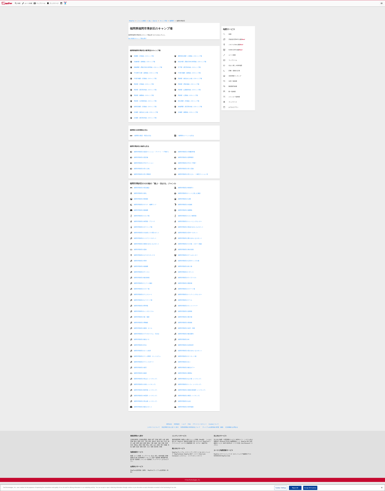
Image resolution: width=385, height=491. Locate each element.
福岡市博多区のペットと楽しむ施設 (189, 193)
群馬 (139, 441)
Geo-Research (245, 443)
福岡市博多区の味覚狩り (186, 187)
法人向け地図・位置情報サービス (224, 439)
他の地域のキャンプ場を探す (137, 38)
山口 (154, 445)
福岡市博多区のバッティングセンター (190, 294)
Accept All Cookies (310, 488)
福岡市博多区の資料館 (185, 311)
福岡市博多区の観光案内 (186, 334)
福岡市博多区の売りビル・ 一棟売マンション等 (193, 174)
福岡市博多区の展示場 (185, 317)
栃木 (135, 441)
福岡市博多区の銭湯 (140, 373)
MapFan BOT (188, 454)
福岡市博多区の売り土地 (141, 168)
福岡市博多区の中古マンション (144, 163)
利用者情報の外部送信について (190, 427)
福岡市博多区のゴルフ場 (141, 216)
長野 (137, 443)
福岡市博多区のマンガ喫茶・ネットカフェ (147, 356)
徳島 (158, 445)
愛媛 (165, 445)
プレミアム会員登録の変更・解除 (212, 427)
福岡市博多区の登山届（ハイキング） (146, 401)
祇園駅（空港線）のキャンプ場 (144, 56)
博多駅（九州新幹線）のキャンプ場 (145, 101)
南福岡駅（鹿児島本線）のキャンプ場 (190, 106)
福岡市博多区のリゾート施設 (143, 283)
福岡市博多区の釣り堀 (185, 266)
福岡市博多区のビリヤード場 (143, 300)
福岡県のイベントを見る (186, 135)
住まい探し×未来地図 (157, 456)
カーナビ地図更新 (186, 443)
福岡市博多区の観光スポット (143, 407)
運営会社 (169, 424)
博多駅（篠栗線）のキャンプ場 (144, 95)
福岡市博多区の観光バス (141, 339)
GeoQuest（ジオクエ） (179, 456)
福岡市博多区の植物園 (141, 266)
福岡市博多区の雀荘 (140, 367)
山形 (163, 439)
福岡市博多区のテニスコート (143, 294)
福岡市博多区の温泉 (140, 249)
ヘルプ (184, 424)
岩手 (153, 439)
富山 (162, 441)
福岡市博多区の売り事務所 (142, 174)
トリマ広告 (236, 443)
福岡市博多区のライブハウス (187, 277)
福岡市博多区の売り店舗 (186, 168)
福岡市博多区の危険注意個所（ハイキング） (192, 390)
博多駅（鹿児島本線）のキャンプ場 (145, 90)
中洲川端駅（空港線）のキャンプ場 (145, 78)
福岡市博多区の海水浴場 (186, 249)
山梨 (134, 443)
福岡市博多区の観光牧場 (141, 277)
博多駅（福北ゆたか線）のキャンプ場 (190, 78)
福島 (167, 439)
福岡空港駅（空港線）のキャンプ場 (145, 106)
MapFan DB (245, 441)
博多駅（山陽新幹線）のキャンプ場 (189, 90)
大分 (148, 447)
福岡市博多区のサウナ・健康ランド (145, 204)
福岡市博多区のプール (185, 300)
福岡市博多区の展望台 (185, 373)
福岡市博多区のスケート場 (186, 289)
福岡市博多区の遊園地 (185, 210)
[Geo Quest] (65, 3)
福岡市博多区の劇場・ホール (143, 328)
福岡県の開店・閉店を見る (142, 135)
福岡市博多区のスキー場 (141, 289)
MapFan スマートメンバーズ (223, 454)
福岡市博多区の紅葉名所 (186, 345)
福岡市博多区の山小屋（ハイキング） (190, 379)
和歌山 (136, 445)
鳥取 (140, 445)
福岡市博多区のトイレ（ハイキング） (190, 384)
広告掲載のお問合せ (231, 427)
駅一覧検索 (136, 459)
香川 (162, 445)
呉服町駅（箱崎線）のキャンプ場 (144, 61)
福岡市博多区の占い (184, 362)
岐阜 (141, 443)
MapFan (131, 21)
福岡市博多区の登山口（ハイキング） (146, 379)
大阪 (159, 443)
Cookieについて (214, 424)
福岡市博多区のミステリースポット (145, 238)
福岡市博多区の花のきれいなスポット (190, 350)
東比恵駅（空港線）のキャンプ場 (188, 101)
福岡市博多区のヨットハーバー (188, 305)
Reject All (295, 488)
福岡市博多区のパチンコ (186, 272)
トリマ (196, 454)
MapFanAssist (178, 454)
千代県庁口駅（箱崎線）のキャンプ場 (146, 73)
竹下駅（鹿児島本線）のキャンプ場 (189, 67)
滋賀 (155, 443)
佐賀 (137, 447)
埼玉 (142, 441)
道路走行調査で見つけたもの (193, 441)
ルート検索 (137, 456)
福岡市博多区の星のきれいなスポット (190, 238)
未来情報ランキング (144, 457)
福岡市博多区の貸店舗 (141, 157)
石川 (165, 441)
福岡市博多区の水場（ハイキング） (145, 384)
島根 (144, 445)
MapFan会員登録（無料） (138, 470)
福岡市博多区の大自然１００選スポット (146, 232)
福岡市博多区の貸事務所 (186, 157)
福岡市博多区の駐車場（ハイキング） (146, 390)
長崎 (141, 447)
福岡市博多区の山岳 (184, 401)
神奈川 (154, 441)
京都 (162, 443)
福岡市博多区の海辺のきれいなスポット (190, 227)
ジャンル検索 (141, 21)
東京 (149, 441)
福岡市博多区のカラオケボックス (144, 255)
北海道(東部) (134, 439)
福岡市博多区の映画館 (141, 199)
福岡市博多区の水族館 (185, 204)
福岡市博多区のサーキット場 (187, 356)
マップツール (146, 456)
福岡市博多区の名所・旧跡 (186, 328)
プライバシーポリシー (200, 424)
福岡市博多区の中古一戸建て (187, 163)
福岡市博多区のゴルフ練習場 (187, 216)
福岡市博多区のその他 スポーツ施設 (190, 244)
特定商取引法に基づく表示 (170, 427)
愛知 (148, 443)
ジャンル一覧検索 (146, 459)
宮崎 (152, 447)
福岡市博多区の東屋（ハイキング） (189, 395)
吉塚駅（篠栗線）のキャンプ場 (188, 112)
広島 (151, 445)
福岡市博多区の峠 (183, 339)
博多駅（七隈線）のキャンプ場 (188, 95)
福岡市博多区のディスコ (141, 272)
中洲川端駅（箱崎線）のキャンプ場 (189, 73)
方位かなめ (202, 454)
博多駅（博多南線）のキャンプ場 (188, 84)
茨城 (131, 441)
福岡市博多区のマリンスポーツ (144, 362)
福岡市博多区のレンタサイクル (144, 311)
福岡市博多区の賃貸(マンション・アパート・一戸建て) (151, 152)
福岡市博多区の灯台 (140, 345)
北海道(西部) (143, 439)
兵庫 (166, 443)
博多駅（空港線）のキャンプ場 (144, 84)
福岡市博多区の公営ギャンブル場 (188, 261)
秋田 (160, 439)
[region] (192, 487)
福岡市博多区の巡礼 (140, 193)
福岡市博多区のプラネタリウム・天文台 (146, 334)
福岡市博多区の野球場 (141, 305)
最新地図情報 (176, 439)
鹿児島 (156, 447)
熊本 (144, 447)
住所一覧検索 (156, 457)
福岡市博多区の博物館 (141, 322)
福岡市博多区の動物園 (141, 210)
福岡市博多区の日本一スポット (188, 232)
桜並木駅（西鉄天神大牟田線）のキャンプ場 (192, 61)
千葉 (146, 441)
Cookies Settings (280, 488)
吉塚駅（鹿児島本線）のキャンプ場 (145, 118)
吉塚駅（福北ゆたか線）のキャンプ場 (146, 112)
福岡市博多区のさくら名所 (142, 350)
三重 (152, 443)
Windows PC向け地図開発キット (230, 441)
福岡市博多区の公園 (184, 199)
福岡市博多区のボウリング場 (143, 227)
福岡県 (172, 21)
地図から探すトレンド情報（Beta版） (193, 439)
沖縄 (160, 447)
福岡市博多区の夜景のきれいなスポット (146, 244)
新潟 (158, 441)
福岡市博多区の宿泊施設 (141, 187)
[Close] (382, 487)
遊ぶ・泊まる (152, 21)
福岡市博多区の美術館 (185, 322)
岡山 (147, 445)
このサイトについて (153, 427)
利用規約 (177, 424)
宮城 (156, 439)
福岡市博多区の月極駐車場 (186, 152)
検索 (131, 456)
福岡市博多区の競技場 (185, 283)
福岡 (134, 447)
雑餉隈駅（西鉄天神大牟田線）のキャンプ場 (148, 67)
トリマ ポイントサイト (195, 456)
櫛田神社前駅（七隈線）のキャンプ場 (190, 56)
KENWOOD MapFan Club (222, 456)
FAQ (189, 424)
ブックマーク (156, 459)
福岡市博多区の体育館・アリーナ (144, 221)
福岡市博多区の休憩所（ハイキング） (146, 395)
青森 (149, 439)
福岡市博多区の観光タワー (186, 367)
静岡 (144, 443)
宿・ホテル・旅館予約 (200, 443)
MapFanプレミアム (178, 452)
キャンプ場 (163, 21)
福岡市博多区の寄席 (140, 261)
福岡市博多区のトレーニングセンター (190, 221)
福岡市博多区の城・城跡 (141, 317)
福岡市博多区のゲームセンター (188, 255)
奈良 (131, 445)
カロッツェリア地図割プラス (242, 454)
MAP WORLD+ (227, 443)
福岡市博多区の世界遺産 (186, 407)
